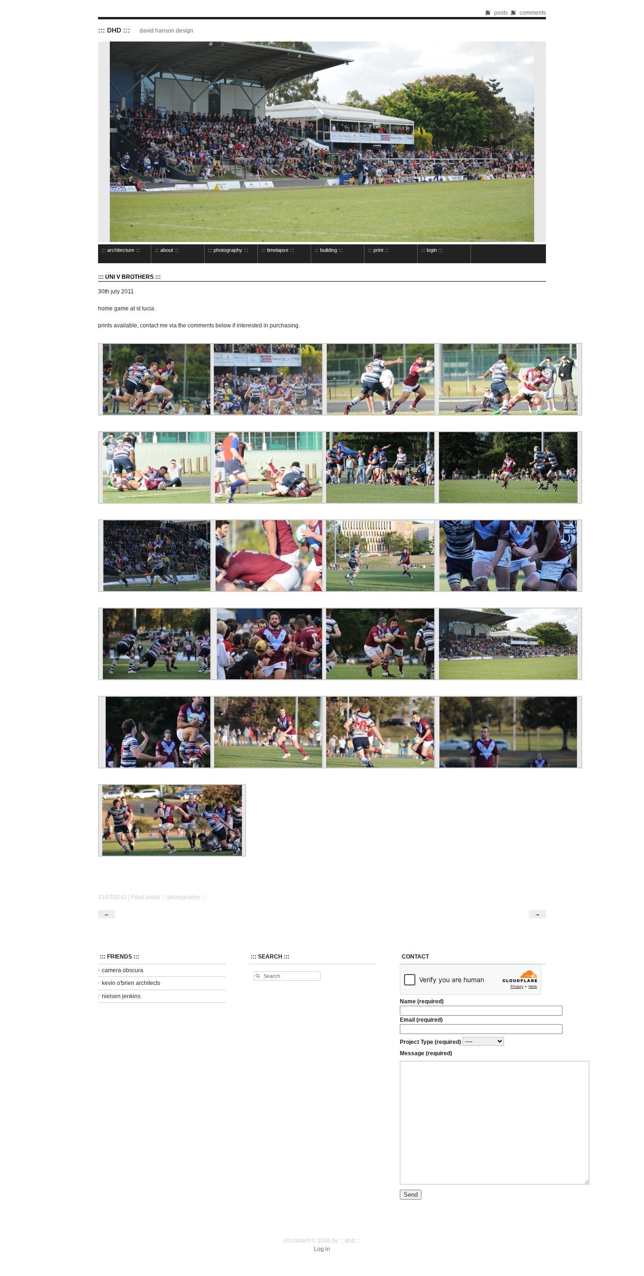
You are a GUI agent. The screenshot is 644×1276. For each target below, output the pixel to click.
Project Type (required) (431, 1041)
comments (533, 12)
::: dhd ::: (114, 30)
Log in (322, 1249)
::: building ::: (328, 250)
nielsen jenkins (121, 996)
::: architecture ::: (120, 250)
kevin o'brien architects (131, 983)
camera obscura (122, 970)
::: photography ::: (228, 250)
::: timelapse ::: (277, 250)
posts (501, 12)
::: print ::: (378, 250)
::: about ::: (167, 250)
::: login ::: (432, 250)
